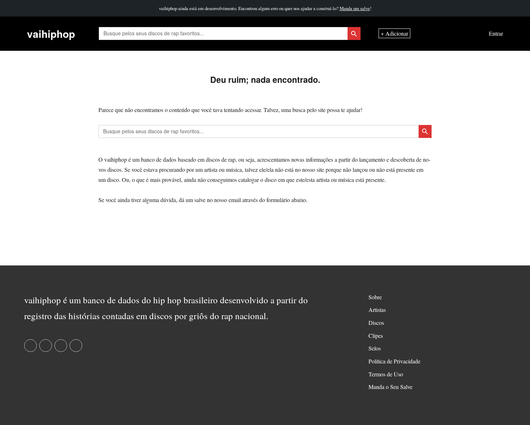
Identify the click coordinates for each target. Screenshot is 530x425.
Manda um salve (355, 8)
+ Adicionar (394, 33)
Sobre (375, 297)
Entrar (496, 33)
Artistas (377, 309)
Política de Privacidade (394, 361)
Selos (374, 348)
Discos (376, 322)
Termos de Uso (385, 374)
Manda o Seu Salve (390, 386)
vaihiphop (51, 33)
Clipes (375, 335)
